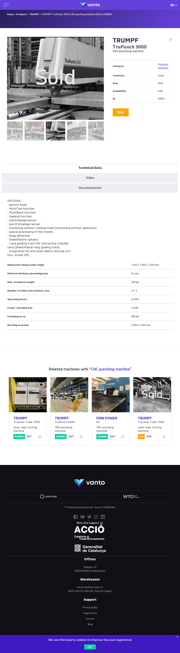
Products (21, 14)
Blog (90, 624)
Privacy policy (90, 607)
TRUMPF (34, 14)
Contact (90, 619)
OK (90, 647)
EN (172, 5)
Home (10, 14)
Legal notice (90, 613)
